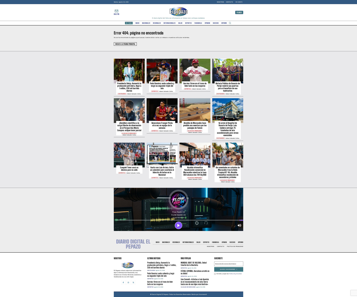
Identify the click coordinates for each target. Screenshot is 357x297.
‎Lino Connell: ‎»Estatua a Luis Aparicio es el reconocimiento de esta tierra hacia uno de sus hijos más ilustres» (195, 281)
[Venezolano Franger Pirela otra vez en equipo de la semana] (162, 110)
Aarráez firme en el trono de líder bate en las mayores (194, 84)
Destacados (122, 94)
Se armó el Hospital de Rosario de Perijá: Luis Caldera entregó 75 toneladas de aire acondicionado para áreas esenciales (227, 129)
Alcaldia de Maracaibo (129, 133)
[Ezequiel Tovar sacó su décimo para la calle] (129, 155)
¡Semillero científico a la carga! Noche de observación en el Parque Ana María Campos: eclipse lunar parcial (129, 127)
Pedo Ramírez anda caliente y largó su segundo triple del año (162, 86)
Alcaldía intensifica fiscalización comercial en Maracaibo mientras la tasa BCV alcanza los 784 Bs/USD (194, 171)
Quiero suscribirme (227, 269)
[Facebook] (123, 283)
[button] (230, 23)
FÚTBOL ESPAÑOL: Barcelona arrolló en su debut (195, 272)
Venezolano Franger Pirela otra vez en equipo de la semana (162, 125)
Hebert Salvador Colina (134, 94)
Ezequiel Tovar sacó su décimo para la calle (129, 168)
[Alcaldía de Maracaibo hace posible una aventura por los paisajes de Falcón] (194, 110)
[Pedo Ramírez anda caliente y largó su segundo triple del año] (162, 71)
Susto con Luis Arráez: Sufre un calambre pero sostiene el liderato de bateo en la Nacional (162, 171)
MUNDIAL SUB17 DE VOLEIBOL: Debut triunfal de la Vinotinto (194, 263)
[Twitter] (133, 283)
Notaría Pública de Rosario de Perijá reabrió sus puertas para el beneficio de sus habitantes (228, 87)
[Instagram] (128, 283)
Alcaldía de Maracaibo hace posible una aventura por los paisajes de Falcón (195, 125)
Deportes (155, 91)
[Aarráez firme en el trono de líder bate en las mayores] (194, 71)
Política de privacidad (235, 274)
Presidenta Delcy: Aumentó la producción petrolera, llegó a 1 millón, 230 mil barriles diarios (129, 87)
